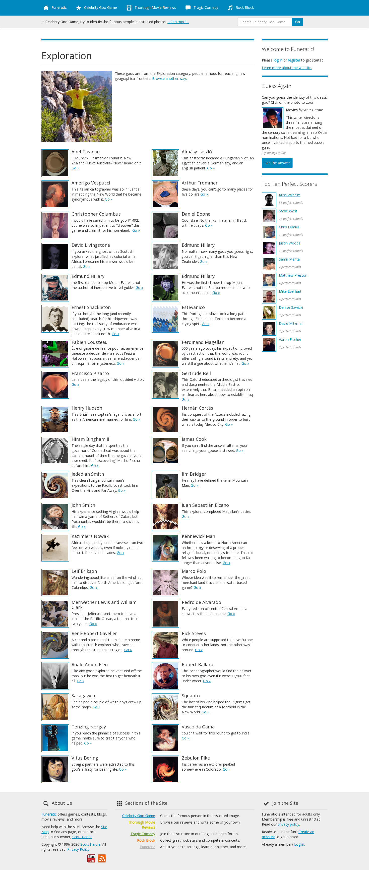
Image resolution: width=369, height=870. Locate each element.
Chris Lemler (289, 227)
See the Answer (277, 162)
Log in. (299, 844)
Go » (75, 168)
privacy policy (288, 824)
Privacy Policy (78, 849)
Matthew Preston (293, 275)
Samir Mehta (289, 259)
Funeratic (48, 814)
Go (297, 21)
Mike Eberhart (290, 291)
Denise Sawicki (291, 307)
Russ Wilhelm (289, 195)
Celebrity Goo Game (100, 7)
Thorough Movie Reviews (155, 7)
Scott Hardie (82, 836)
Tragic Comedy (205, 7)
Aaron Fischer (290, 339)
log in (278, 60)
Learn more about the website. (287, 67)
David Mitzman (291, 323)
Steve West (288, 211)
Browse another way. (169, 78)
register (294, 60)
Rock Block (244, 7)
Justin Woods (289, 243)
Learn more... (178, 21)
